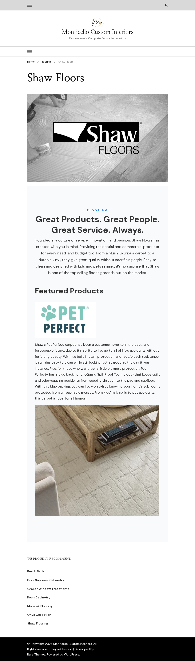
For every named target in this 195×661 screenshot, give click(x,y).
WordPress (71, 654)
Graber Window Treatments (48, 589)
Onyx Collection (39, 615)
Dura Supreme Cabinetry (45, 580)
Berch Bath (35, 571)
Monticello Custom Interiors (97, 32)
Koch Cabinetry (38, 597)
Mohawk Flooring (40, 606)
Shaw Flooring (37, 623)
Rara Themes (36, 654)
